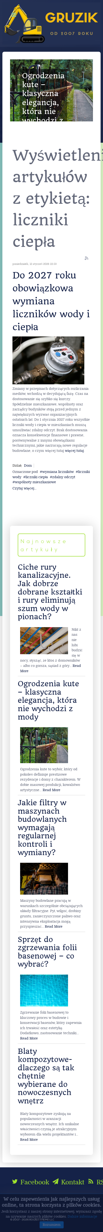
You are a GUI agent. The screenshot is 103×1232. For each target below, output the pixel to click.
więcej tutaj (74, 451)
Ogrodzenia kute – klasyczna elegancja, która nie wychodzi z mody (48, 700)
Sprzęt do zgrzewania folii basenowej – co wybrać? (47, 952)
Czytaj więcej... (24, 488)
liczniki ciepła (37, 477)
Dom (28, 466)
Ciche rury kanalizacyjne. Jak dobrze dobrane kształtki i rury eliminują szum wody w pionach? (50, 592)
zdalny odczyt (63, 477)
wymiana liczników (58, 472)
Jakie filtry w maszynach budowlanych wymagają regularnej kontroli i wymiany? (42, 827)
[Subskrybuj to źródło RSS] (87, 258)
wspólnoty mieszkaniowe (35, 482)
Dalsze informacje (82, 1217)
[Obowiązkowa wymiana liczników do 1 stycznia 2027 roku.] (48, 360)
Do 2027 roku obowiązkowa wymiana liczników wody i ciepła (51, 301)
